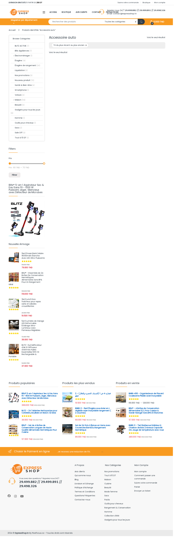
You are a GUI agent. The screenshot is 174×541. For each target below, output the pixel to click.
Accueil (12, 30)
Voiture (19, 95)
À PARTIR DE (25, 2)
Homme (20, 118)
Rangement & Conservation (117, 507)
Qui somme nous (83, 475)
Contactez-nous (82, 499)
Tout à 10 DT (22, 137)
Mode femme (110, 491)
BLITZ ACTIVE (22, 45)
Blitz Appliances (23, 50)
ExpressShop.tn (22, 533)
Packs (107, 499)
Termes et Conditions (85, 491)
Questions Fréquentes (85, 495)
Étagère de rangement (27, 65)
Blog (76, 479)
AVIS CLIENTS (81, 12)
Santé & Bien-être (25, 85)
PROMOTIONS (112, 12)
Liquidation (21, 70)
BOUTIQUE (66, 12)
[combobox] (75, 21)
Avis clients (80, 471)
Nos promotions (23, 75)
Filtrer (14, 175)
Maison (20, 99)
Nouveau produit (24, 80)
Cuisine (107, 483)
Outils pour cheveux (25, 122)
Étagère (20, 60)
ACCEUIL (53, 12)
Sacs (18, 127)
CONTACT (96, 12)
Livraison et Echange (84, 483)
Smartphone (22, 90)
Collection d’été (111, 515)
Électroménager (23, 55)
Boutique (146, 2)
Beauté (19, 104)
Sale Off (20, 132)
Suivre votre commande (128, 2)
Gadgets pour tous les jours (25, 111)
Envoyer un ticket (142, 490)
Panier (137, 487)
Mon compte (159, 2)
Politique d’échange (84, 487)
